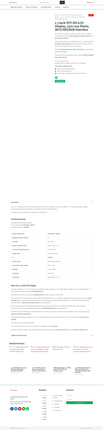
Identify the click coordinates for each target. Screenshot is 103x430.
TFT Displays (62, 15)
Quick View (19, 364)
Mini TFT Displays (65, 63)
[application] (22, 7)
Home (56, 15)
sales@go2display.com (61, 329)
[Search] (62, 2)
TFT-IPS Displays (71, 15)
